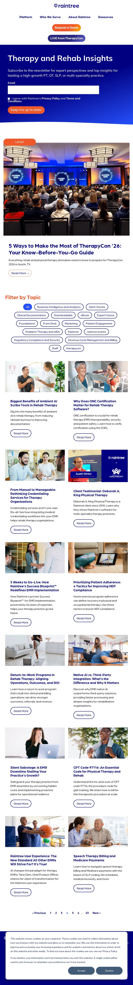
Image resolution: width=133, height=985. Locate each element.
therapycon (73, 348)
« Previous (39, 912)
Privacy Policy (51, 98)
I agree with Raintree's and (44, 99)
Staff (55, 348)
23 (87, 912)
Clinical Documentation (31, 315)
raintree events (96, 331)
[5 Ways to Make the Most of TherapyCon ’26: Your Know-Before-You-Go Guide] (66, 235)
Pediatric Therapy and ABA (42, 331)
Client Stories (97, 306)
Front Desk (50, 323)
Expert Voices (105, 315)
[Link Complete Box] (35, 401)
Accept (81, 970)
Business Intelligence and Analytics (59, 306)
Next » (97, 912)
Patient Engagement (99, 323)
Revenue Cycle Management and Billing (92, 340)
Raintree (73, 331)
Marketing (71, 323)
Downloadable (63, 315)
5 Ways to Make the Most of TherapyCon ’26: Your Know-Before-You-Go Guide (65, 248)
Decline (109, 970)
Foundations (27, 323)
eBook (85, 315)
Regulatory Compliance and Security (37, 340)
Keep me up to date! (26, 110)
